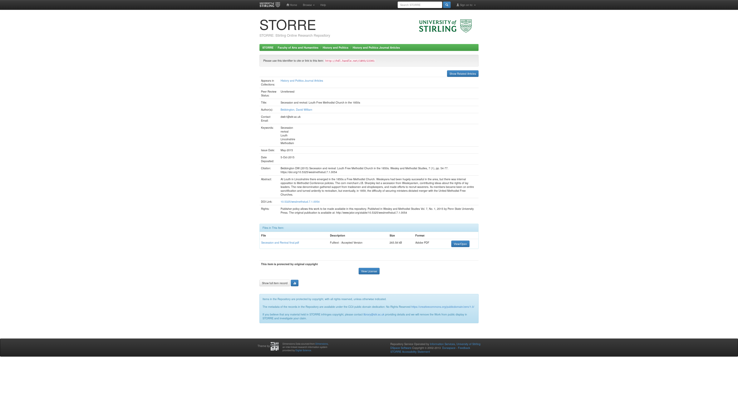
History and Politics (335, 47)
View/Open (460, 244)
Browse (308, 5)
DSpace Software (400, 348)
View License (369, 271)
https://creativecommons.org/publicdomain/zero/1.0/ (442, 307)
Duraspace (448, 348)
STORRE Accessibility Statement (410, 352)
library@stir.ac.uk (373, 314)
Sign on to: (466, 5)
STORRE (267, 47)
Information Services (442, 344)
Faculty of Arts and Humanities (298, 47)
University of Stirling (468, 344)
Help (323, 5)
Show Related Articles (463, 74)
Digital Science (303, 350)
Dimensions (321, 343)
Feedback (464, 348)
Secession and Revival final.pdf (280, 242)
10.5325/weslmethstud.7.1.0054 (300, 201)
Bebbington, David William (296, 109)
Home (293, 5)
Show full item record (275, 283)
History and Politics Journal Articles (376, 47)
